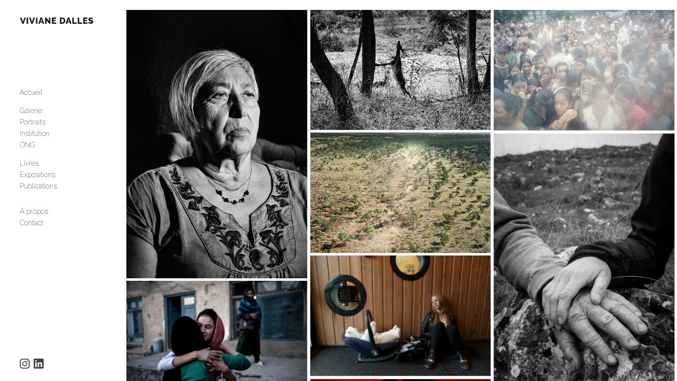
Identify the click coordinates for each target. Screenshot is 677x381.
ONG (27, 145)
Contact (31, 223)
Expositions (38, 175)
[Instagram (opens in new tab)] (25, 364)
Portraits (32, 122)
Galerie (31, 111)
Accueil (31, 92)
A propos (34, 211)
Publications (38, 186)
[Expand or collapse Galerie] (49, 111)
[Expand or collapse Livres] (45, 163)
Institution (35, 133)
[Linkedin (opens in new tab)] (39, 364)
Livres (29, 163)
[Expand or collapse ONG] (42, 145)
